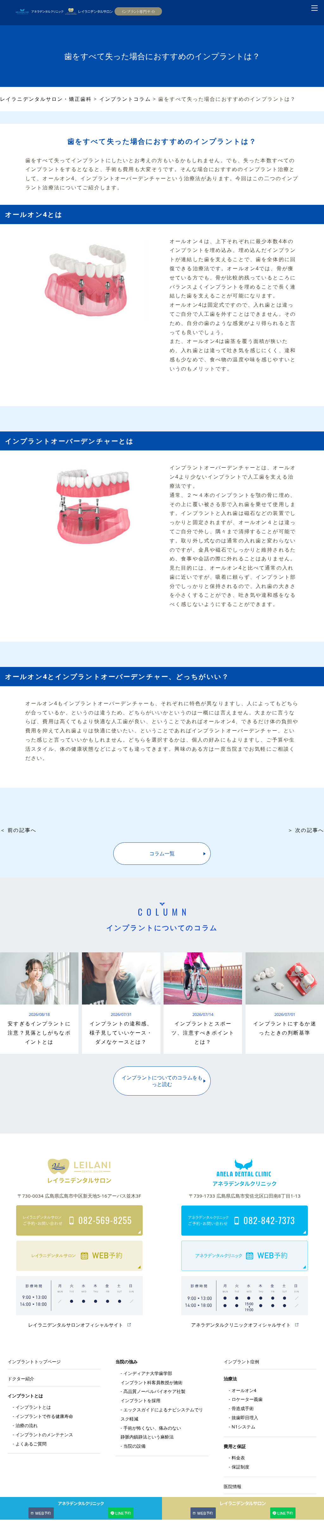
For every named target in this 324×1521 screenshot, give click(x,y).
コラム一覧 (162, 853)
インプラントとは (33, 1407)
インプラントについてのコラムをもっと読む (162, 1081)
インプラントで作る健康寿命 (44, 1416)
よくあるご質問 (31, 1444)
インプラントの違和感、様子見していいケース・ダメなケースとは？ (121, 1032)
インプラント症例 (241, 1362)
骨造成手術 (243, 1408)
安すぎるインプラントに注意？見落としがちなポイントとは (39, 1032)
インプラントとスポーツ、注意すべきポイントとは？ (202, 1032)
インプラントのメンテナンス (44, 1435)
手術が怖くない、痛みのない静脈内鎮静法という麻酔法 (151, 1432)
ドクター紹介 (21, 1379)
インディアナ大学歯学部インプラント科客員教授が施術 (152, 1377)
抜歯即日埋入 (245, 1417)
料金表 (238, 1458)
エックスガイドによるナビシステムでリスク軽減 (162, 1414)
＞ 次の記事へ (306, 830)
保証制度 (240, 1467)
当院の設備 (134, 1446)
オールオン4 (244, 1390)
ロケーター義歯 (247, 1399)
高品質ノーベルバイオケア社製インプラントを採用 (153, 1395)
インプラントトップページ (34, 1362)
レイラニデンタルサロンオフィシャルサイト (75, 1325)
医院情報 (232, 1486)
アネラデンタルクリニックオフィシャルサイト (241, 1325)
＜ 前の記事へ (18, 830)
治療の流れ (27, 1425)
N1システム (243, 1427)
